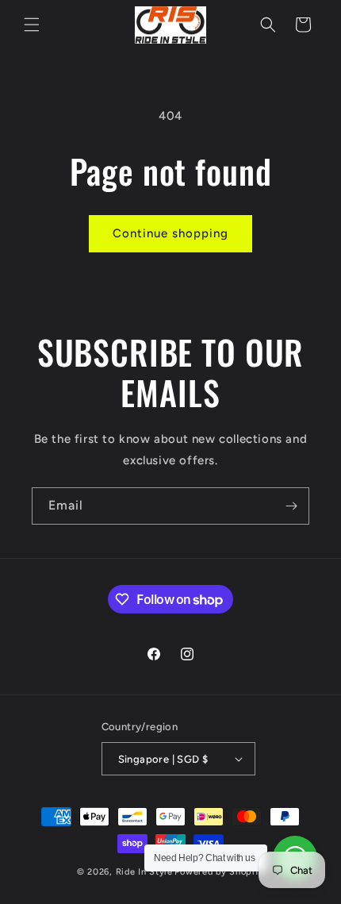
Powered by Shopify (219, 872)
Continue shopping (170, 233)
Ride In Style (144, 872)
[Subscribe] (291, 506)
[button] (31, 24)
